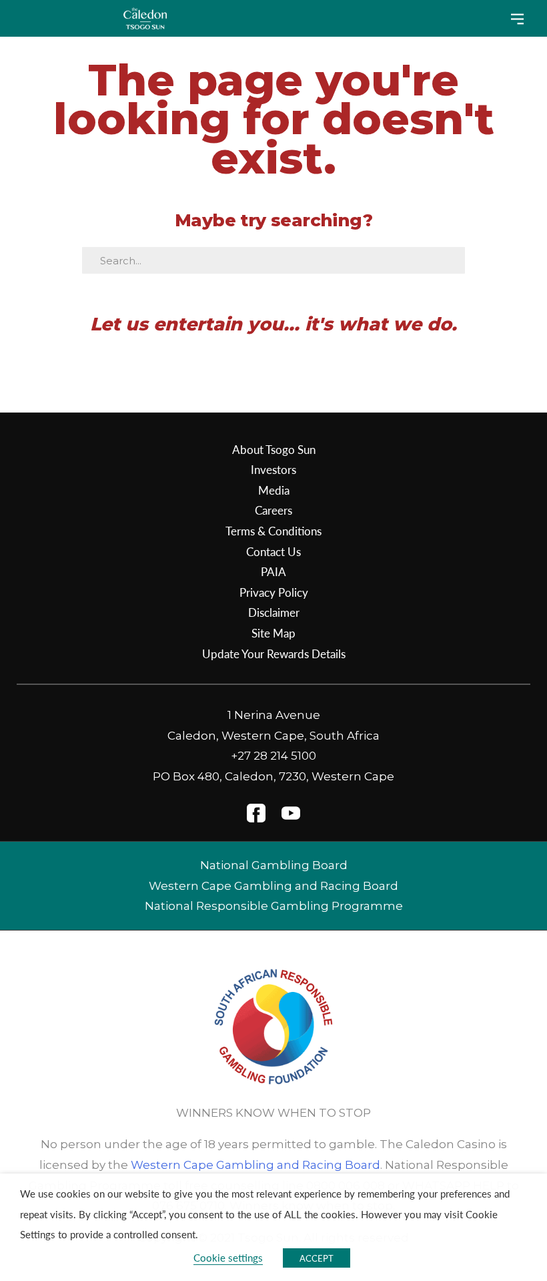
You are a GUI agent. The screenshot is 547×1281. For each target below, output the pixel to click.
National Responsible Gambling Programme (274, 906)
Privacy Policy (273, 592)
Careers (273, 510)
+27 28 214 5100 (273, 755)
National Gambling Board (274, 865)
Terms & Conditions (273, 531)
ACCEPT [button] (317, 1258)
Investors (273, 469)
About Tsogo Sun (274, 449)
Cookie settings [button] (228, 1257)
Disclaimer (274, 612)
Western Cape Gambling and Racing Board (273, 885)
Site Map (273, 633)
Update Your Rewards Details (274, 654)
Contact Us (273, 551)
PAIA (273, 571)
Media (274, 490)
